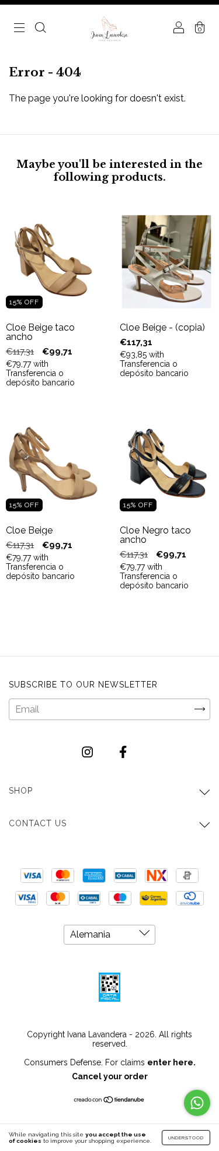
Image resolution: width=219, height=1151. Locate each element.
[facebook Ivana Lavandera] (123, 751)
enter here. (171, 1062)
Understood (186, 1138)
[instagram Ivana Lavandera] (88, 751)
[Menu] (19, 28)
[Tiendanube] (109, 1100)
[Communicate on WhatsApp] (197, 1103)
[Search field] (40, 28)
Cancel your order (110, 1076)
